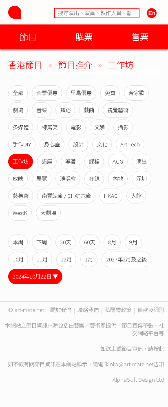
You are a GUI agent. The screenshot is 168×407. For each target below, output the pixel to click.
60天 (89, 242)
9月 (133, 242)
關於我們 (60, 310)
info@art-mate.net (130, 364)
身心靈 (52, 144)
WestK (20, 213)
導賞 (70, 161)
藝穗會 (21, 195)
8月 (112, 242)
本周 (18, 242)
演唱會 (68, 178)
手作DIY (22, 144)
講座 (47, 161)
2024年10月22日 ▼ (35, 276)
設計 (78, 144)
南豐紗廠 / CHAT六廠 (66, 195)
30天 (65, 242)
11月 (42, 259)
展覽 (41, 178)
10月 (18, 259)
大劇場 (48, 213)
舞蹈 (65, 110)
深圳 (141, 178)
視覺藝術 (117, 110)
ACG (118, 161)
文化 (102, 144)
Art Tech (130, 144)
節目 (28, 36)
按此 (158, 348)
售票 (139, 36)
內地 (118, 178)
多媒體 (21, 127)
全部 (18, 93)
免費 (110, 93)
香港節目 (25, 64)
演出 (141, 161)
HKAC (111, 195)
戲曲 (89, 110)
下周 (41, 242)
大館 (136, 195)
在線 (94, 178)
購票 (84, 36)
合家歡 (136, 93)
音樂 (41, 110)
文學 (99, 127)
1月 (89, 259)
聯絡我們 (88, 310)
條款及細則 (150, 310)
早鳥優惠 (81, 93)
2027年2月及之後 (126, 259)
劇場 (18, 110)
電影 (76, 127)
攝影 (123, 127)
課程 (94, 161)
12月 (66, 259)
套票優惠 (46, 93)
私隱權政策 (118, 310)
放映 (18, 178)
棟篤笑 (49, 127)
